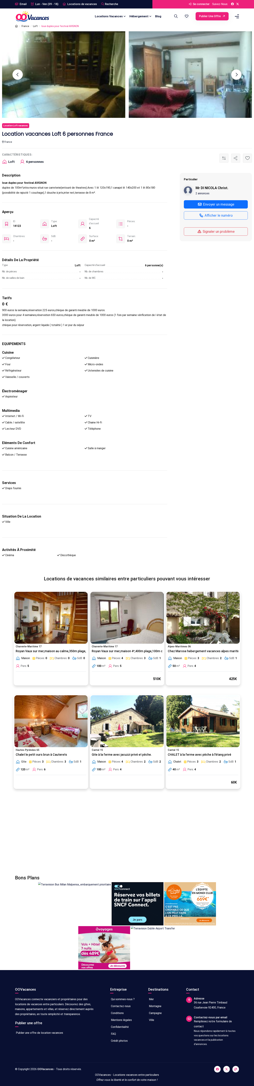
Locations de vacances (82, 4)
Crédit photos (119, 1040)
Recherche (111, 4)
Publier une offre (210, 16)
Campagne (155, 1013)
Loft (35, 26)
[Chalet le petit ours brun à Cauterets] (51, 721)
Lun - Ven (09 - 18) (46, 4)
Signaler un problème (218, 231)
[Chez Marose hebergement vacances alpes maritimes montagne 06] (203, 618)
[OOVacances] (32, 16)
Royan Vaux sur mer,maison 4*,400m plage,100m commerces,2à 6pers (141, 651)
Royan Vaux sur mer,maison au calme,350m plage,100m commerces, (64, 651)
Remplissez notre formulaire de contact (213, 1024)
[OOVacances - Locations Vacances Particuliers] (16, 26)
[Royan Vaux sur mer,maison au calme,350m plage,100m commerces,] (51, 618)
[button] (187, 16)
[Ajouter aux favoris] (247, 158)
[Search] (175, 16)
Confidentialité (119, 1027)
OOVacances (45, 1069)
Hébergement (138, 16)
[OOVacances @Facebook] (232, 4)
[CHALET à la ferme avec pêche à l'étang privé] (203, 721)
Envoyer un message (218, 204)
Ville (151, 1020)
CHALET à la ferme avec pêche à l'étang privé (199, 754)
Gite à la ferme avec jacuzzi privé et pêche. (122, 754)
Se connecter (201, 4)
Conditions (117, 1013)
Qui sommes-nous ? (122, 999)
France (25, 26)
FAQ (113, 1033)
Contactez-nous (120, 1006)
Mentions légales (121, 1020)
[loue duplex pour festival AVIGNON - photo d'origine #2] (190, 74)
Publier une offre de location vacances (39, 1032)
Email (23, 4)
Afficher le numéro (218, 215)
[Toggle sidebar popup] (236, 16)
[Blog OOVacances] (235, 1069)
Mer (151, 999)
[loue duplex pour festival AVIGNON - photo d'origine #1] (63, 74)
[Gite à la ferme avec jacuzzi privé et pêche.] (127, 721)
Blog (158, 16)
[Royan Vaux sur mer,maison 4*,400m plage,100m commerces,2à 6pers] (127, 618)
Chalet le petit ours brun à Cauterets (41, 754)
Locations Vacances (109, 16)
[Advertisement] (118, 834)
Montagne (154, 1006)
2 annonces (202, 193)
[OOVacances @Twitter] (237, 4)
